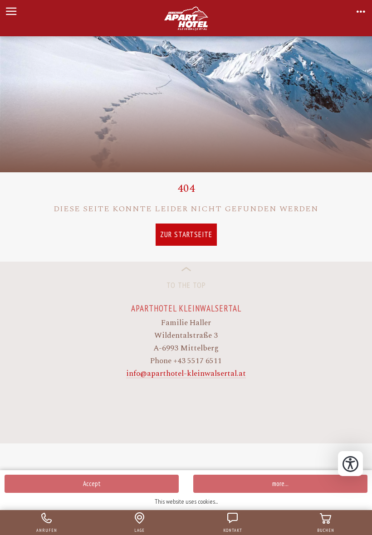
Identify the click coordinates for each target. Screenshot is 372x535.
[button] (11, 11)
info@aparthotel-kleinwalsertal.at (186, 373)
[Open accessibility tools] (350, 463)
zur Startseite (186, 234)
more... (280, 483)
